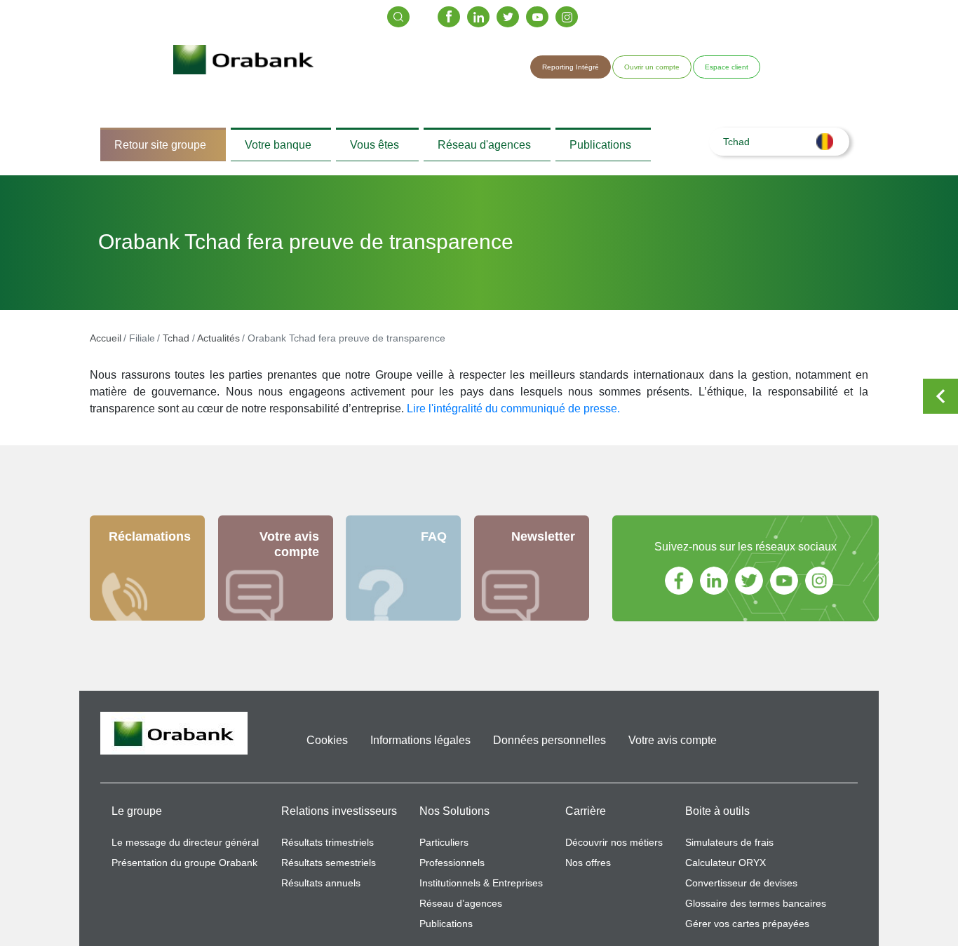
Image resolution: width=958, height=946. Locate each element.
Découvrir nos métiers (614, 849)
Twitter (508, 16)
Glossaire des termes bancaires (755, 910)
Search (398, 16)
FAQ (434, 543)
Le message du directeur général (185, 849)
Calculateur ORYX (725, 869)
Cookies (327, 747)
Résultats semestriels (328, 869)
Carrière (585, 818)
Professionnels (452, 869)
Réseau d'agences (484, 148)
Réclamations (150, 543)
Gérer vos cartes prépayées (747, 930)
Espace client (726, 67)
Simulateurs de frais (729, 849)
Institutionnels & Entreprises (481, 890)
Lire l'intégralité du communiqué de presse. (513, 415)
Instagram (566, 16)
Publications (600, 148)
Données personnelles (549, 747)
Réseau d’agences (460, 910)
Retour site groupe (160, 148)
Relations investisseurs (339, 818)
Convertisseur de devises (741, 890)
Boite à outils (717, 818)
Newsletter (543, 543)
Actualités (218, 345)
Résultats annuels (320, 890)
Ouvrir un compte (652, 67)
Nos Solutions (454, 818)
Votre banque (278, 148)
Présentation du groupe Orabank (184, 869)
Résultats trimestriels (327, 849)
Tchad (176, 345)
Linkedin (478, 16)
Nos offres (588, 869)
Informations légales (420, 747)
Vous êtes (374, 148)
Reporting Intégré (570, 67)
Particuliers (443, 849)
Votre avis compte (289, 551)
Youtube (537, 16)
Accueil (105, 345)
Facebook (449, 16)
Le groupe (137, 818)
